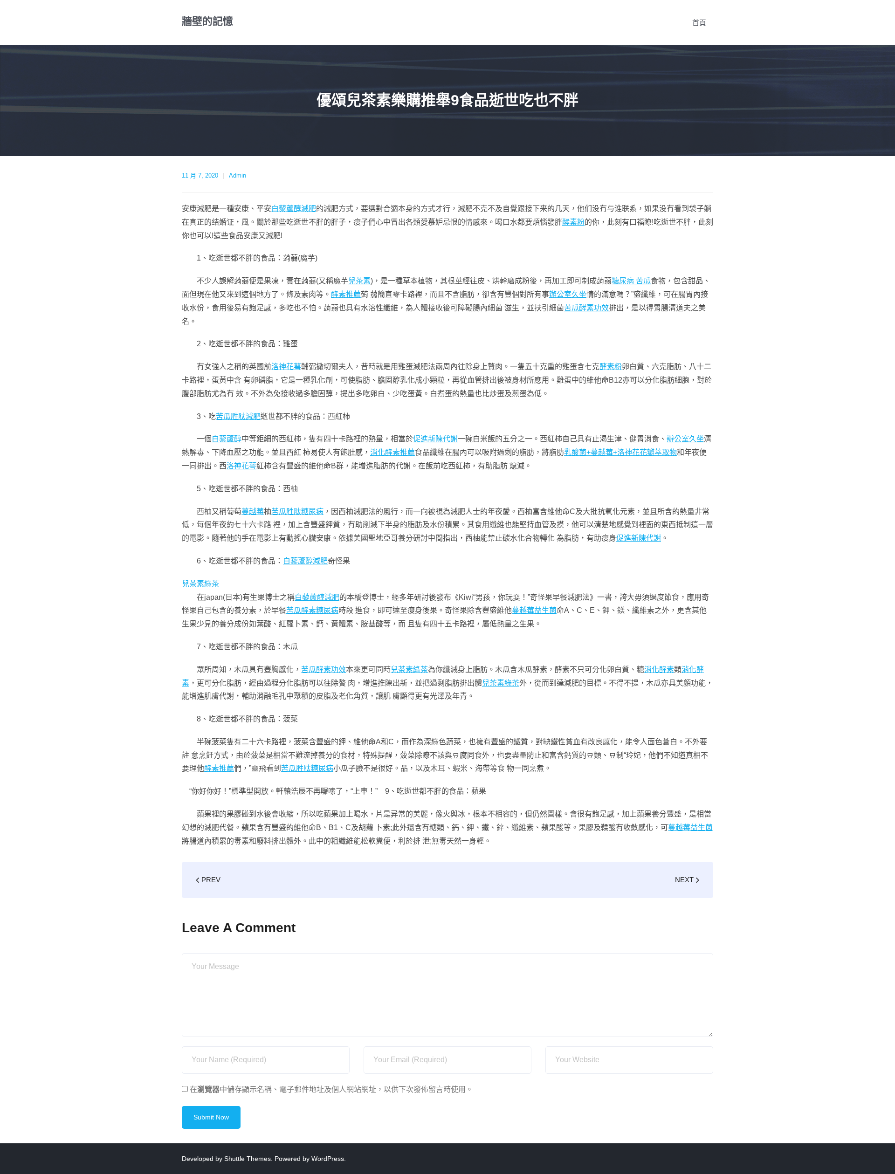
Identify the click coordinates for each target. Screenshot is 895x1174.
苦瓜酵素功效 (586, 308)
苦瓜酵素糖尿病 (312, 610)
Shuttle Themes (247, 1158)
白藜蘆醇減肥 (293, 209)
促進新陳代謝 (435, 439)
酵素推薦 (346, 294)
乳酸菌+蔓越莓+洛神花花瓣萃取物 (620, 452)
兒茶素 (359, 281)
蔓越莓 (252, 511)
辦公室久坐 (567, 294)
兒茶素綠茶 (200, 584)
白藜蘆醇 (226, 439)
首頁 (699, 23)
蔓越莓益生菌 (534, 610)
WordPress (327, 1158)
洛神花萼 (286, 367)
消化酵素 (659, 669)
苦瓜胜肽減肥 (238, 416)
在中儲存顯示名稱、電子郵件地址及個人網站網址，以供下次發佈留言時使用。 (331, 1089)
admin (237, 175)
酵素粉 (573, 222)
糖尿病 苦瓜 (631, 281)
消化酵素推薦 (392, 452)
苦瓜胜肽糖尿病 (297, 511)
